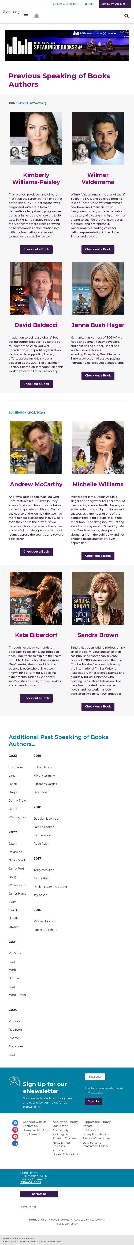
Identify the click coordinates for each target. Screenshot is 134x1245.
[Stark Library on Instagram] (15, 1130)
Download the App (35, 1130)
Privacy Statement (60, 1219)
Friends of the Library (96, 1138)
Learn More (97, 1092)
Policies (58, 1150)
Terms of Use (37, 1219)
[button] (65, 4)
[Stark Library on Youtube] (15, 1137)
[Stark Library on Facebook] (15, 1123)
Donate (88, 1125)
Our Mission (60, 1125)
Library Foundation (95, 1134)
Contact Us (30, 1125)
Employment (31, 1134)
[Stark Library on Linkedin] (15, 1143)
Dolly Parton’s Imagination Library (95, 1144)
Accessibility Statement (89, 1219)
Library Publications (66, 1154)
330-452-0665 (30, 1182)
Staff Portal (28, 1206)
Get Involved (91, 1130)
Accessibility (60, 1130)
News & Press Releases (61, 1144)
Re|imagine (60, 1134)
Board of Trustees (64, 1138)
